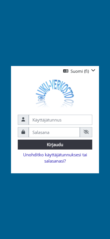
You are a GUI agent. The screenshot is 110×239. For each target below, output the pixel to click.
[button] (79, 71)
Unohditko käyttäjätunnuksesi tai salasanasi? (55, 158)
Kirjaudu (55, 144)
